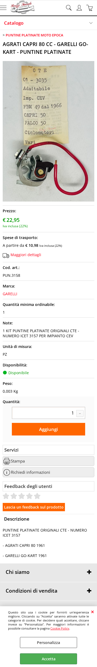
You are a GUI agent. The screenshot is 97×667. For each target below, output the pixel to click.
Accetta (49, 658)
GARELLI (10, 293)
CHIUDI (92, 611)
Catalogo (13, 23)
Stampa (18, 461)
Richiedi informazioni (30, 472)
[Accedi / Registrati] (80, 8)
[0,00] (90, 8)
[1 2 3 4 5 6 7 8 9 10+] (48, 413)
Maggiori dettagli (26, 254)
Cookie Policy (59, 628)
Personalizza (48, 642)
